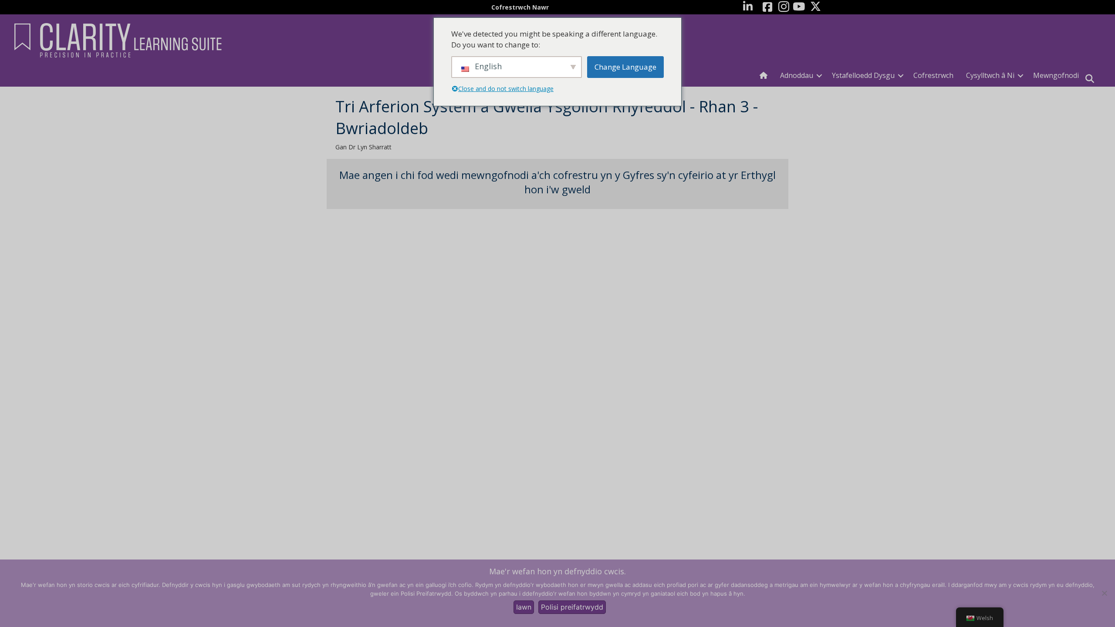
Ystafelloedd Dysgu (863, 75)
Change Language (625, 67)
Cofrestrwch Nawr (520, 7)
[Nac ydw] (1104, 593)
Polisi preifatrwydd (572, 607)
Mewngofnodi (1056, 75)
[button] (819, 75)
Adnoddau (796, 75)
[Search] (1090, 79)
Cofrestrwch (933, 75)
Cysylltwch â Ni (990, 75)
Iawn (523, 607)
